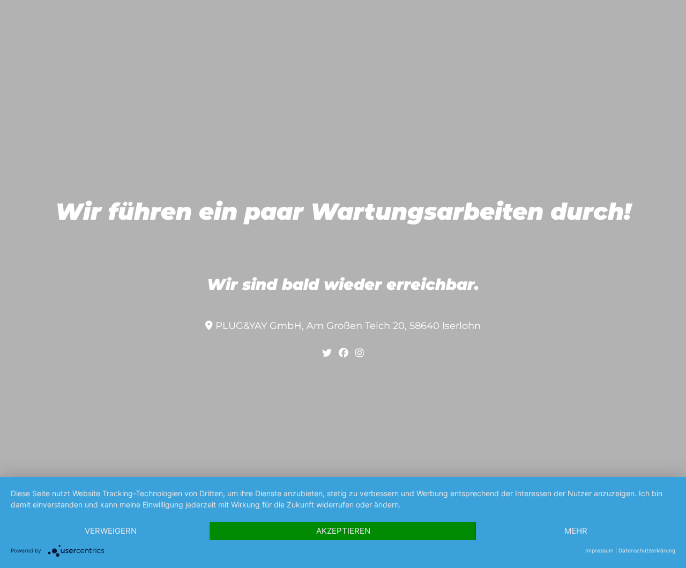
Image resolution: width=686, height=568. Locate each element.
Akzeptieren (343, 531)
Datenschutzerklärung (646, 550)
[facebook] (343, 353)
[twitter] (327, 353)
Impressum (599, 550)
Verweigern (111, 531)
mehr (575, 531)
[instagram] (359, 353)
